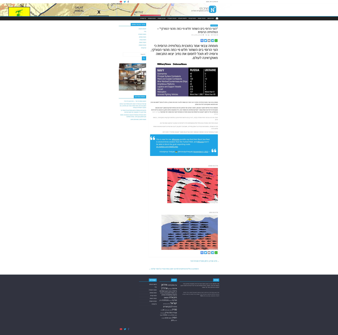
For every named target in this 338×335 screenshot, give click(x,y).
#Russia (200, 142)
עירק (167, 312)
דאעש (166, 291)
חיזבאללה (173, 297)
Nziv (206, 35)
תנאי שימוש (211, 18)
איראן (164, 284)
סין (163, 310)
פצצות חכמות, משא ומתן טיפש (138, 119)
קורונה (165, 315)
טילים (170, 300)
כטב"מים (165, 303)
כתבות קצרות (192, 18)
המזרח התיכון (171, 293)
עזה (170, 312)
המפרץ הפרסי (163, 293)
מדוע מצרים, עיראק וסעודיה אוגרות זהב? (204, 261)
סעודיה (174, 313)
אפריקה (170, 289)
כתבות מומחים (152, 18)
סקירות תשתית (161, 18)
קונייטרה (169, 315)
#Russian (175, 139)
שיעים (166, 318)
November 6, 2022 (200, 151)
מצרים (165, 306)
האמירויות (162, 291)
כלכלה (175, 307)
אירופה (174, 288)
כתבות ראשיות (201, 18)
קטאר (161, 315)
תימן (172, 320)
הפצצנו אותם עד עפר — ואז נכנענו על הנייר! (135, 101)
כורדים (168, 303)
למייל (201, 296)
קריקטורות (143, 18)
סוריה (174, 309)
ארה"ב (164, 288)
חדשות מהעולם (182, 18)
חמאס (166, 297)
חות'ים (163, 295)
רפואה (170, 318)
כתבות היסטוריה (172, 18)
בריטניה (174, 291)
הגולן (176, 293)
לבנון (170, 306)
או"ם (175, 285)
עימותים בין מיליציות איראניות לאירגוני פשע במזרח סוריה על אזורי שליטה (174, 269)
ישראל (173, 303)
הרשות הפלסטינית (171, 295)
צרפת (172, 315)
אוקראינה (200, 35)
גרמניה (170, 291)
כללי (145, 31)
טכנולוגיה (165, 300)
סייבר (166, 310)
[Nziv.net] (217, 18)
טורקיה (196, 35)
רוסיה (192, 35)
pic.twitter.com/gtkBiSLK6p (167, 147)
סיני (161, 310)
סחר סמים (169, 310)
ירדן (160, 300)
